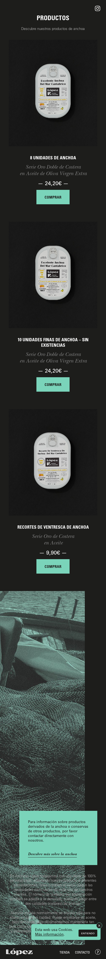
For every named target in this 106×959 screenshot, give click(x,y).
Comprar (53, 197)
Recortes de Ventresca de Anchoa (53, 527)
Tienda (65, 952)
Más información (49, 934)
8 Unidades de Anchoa (53, 157)
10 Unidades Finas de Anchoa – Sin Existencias (53, 342)
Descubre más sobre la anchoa (52, 854)
